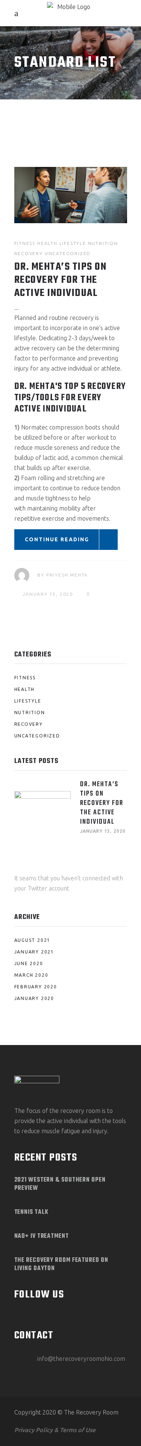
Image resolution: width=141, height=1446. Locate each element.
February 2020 (35, 986)
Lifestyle (72, 243)
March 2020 (31, 975)
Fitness (25, 243)
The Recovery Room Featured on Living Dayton (61, 1264)
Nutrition (103, 243)
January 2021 (34, 951)
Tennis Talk (31, 1212)
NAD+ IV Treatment (41, 1236)
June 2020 (28, 963)
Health (47, 243)
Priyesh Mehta (67, 574)
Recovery (28, 253)
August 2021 (32, 940)
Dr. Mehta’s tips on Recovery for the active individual (60, 280)
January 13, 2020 (48, 594)
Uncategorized (68, 253)
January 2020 (34, 998)
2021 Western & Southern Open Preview (60, 1184)
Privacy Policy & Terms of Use (55, 1429)
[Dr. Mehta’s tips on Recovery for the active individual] (70, 195)
